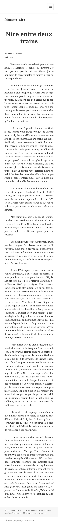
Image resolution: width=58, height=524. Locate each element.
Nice (43, 510)
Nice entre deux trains (29, 37)
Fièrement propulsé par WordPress (19, 520)
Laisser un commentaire (36, 513)
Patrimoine (32, 510)
